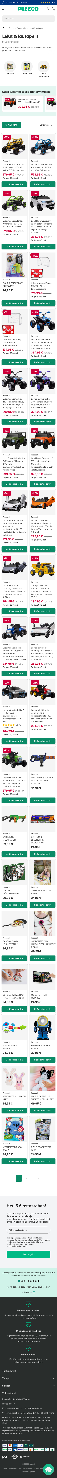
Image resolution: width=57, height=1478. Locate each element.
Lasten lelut (27, 73)
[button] (48, 1469)
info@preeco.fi (8, 1403)
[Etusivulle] (28, 9)
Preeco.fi (31, 1464)
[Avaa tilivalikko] (48, 9)
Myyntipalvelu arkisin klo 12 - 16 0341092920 (22, 1408)
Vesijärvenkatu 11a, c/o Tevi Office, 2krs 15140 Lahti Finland (28, 1412)
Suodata (13, 124)
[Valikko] (3, 9)
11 (38, 1178)
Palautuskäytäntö (25, 1468)
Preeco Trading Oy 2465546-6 (16, 1399)
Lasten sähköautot (43, 75)
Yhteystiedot (38, 1468)
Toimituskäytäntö (28, 1471)
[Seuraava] (46, 1178)
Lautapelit (10, 73)
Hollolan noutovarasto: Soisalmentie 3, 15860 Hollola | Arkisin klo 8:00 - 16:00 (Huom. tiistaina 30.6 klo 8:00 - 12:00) (26, 1420)
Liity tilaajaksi (28, 1254)
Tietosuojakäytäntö (9, 1468)
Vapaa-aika (21, 28)
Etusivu (11, 28)
